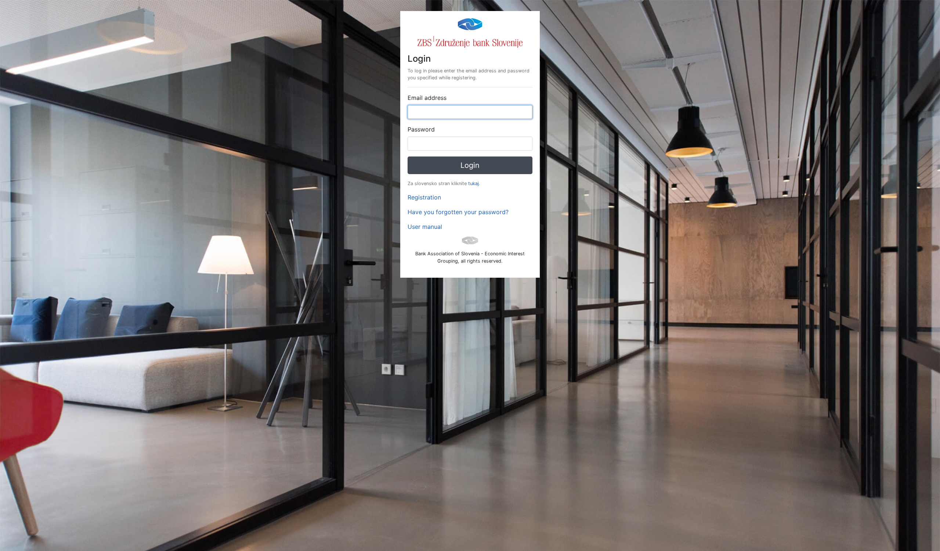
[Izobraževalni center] (470, 23)
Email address (427, 97)
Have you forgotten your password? (458, 212)
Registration (424, 197)
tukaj (473, 183)
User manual (425, 226)
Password (421, 129)
